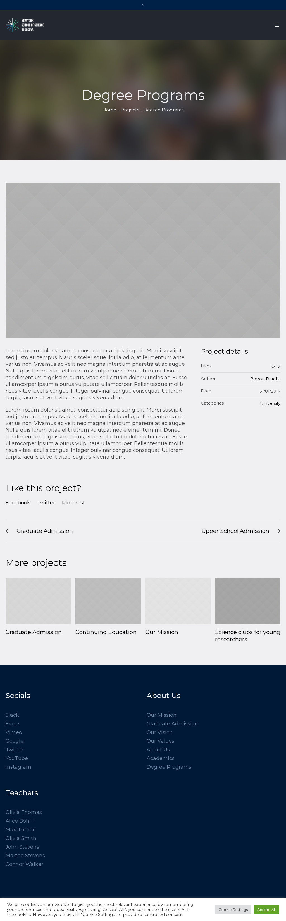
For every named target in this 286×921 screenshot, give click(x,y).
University (270, 403)
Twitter (46, 503)
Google (14, 741)
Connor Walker (24, 864)
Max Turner (20, 830)
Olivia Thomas (24, 812)
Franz (13, 724)
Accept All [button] (266, 909)
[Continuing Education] (108, 601)
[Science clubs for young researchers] (247, 601)
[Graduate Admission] (38, 601)
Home (109, 110)
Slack (12, 715)
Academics (161, 758)
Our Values (160, 741)
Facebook (18, 503)
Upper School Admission (235, 531)
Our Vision (160, 732)
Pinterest (73, 503)
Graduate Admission (45, 531)
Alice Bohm (20, 821)
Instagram (18, 767)
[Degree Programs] (143, 260)
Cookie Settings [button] (233, 909)
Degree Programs (169, 767)
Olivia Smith (21, 838)
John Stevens (22, 847)
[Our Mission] (178, 601)
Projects (130, 110)
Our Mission (161, 632)
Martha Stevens (25, 856)
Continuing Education (106, 632)
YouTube (17, 758)
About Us (158, 750)
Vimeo (14, 732)
